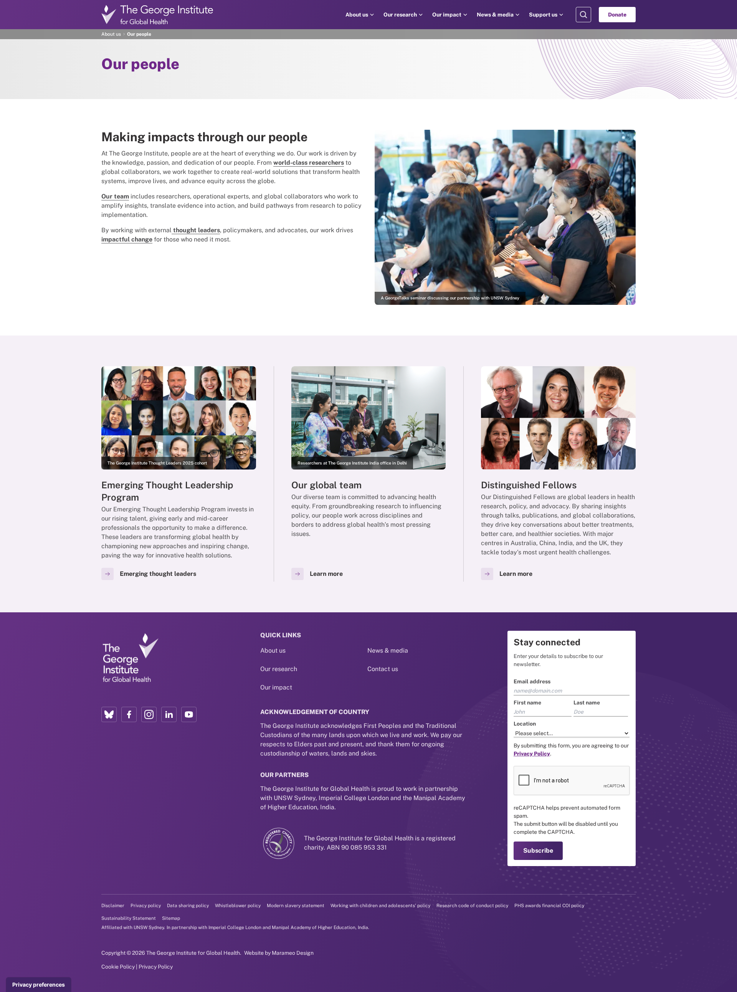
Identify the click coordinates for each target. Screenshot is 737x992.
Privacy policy (146, 905)
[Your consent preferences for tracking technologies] (38, 984)
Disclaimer (112, 905)
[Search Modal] (583, 14)
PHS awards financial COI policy (549, 905)
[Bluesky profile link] (109, 714)
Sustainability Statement (128, 918)
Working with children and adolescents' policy (380, 905)
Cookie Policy (118, 967)
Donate (617, 15)
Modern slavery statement (295, 905)
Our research (400, 15)
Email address (532, 681)
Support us (543, 15)
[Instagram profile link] (149, 714)
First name (527, 702)
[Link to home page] (130, 658)
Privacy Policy (156, 967)
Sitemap (171, 918)
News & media (495, 15)
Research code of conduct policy (472, 905)
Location (525, 724)
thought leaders (196, 230)
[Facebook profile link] (129, 714)
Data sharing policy (188, 905)
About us (356, 15)
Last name (586, 702)
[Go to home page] (157, 14)
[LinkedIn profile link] (169, 714)
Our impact (446, 15)
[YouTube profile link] (189, 714)
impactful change (126, 239)
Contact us (382, 669)
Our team (115, 196)
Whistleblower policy (238, 905)
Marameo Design (293, 953)
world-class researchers (308, 162)
